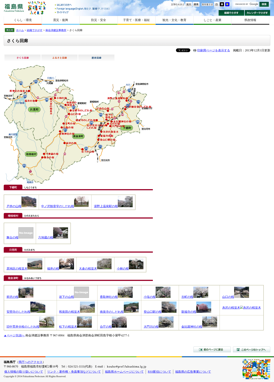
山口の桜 (228, 296)
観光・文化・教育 (174, 20)
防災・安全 (98, 20)
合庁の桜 (106, 326)
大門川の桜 (151, 326)
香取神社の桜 (109, 296)
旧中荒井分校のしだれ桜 (23, 326)
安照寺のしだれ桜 (18, 311)
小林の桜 (123, 268)
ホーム (20, 30)
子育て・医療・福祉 (136, 20)
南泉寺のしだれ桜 (112, 311)
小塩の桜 (150, 296)
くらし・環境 (23, 20)
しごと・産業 (212, 20)
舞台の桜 (12, 237)
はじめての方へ (83, 5)
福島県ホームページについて (124, 371)
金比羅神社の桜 (191, 326)
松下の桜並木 (68, 326)
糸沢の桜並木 (231, 307)
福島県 (14, 7)
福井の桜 (53, 268)
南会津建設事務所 (55, 30)
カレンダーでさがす (257, 13)
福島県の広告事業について (193, 371)
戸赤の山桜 (14, 206)
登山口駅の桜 (153, 311)
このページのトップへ (251, 349)
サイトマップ (83, 12)
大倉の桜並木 (88, 268)
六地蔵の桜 (45, 237)
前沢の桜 (12, 296)
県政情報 (250, 20)
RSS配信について (159, 371)
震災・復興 (60, 20)
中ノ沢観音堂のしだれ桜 (57, 206)
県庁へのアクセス (30, 362)
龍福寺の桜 (188, 311)
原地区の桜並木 (17, 268)
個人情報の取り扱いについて (23, 371)
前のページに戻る (212, 349)
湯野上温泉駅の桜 (106, 206)
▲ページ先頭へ (14, 335)
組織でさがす (231, 13)
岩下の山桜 (66, 296)
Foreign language (83, 8)
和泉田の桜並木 (69, 311)
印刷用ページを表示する (213, 50)
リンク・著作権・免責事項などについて (74, 371)
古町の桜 (187, 296)
